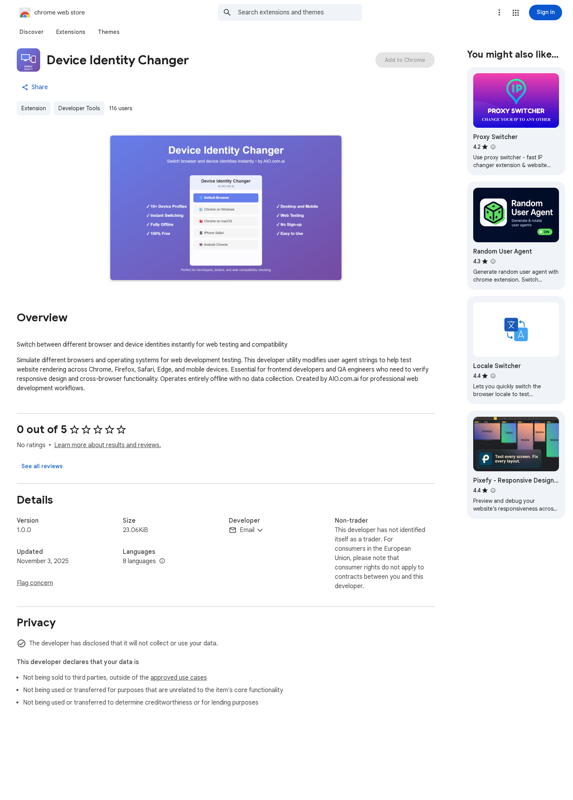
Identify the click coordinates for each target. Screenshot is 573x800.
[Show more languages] (162, 561)
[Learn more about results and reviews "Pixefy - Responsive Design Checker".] (492, 490)
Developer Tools (79, 108)
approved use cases (178, 678)
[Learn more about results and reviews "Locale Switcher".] (492, 376)
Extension (33, 108)
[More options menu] (499, 12)
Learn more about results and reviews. (107, 445)
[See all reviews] (42, 466)
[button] (515, 13)
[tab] (31, 32)
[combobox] (300, 12)
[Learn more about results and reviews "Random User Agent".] (492, 261)
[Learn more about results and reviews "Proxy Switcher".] (492, 146)
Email (247, 530)
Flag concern (35, 583)
